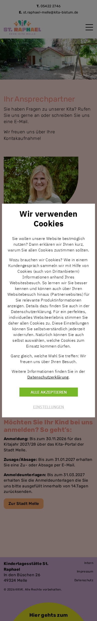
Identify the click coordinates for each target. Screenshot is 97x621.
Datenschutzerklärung (48, 377)
